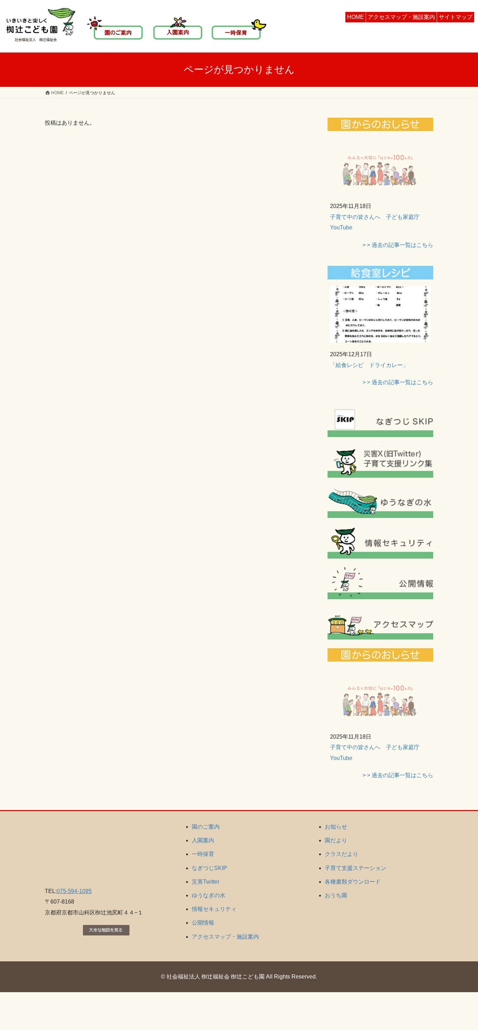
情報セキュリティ (214, 909)
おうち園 (336, 895)
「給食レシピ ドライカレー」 (369, 365)
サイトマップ (455, 17)
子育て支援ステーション (355, 868)
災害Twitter (205, 882)
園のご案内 (206, 827)
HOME (355, 17)
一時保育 (203, 854)
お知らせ (336, 827)
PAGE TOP (460, 993)
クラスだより (341, 854)
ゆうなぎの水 (208, 895)
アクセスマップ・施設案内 (401, 17)
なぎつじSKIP (209, 868)
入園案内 (203, 840)
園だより (336, 840)
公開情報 (203, 923)
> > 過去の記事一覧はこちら (398, 245)
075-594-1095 (74, 891)
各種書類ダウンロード (353, 882)
